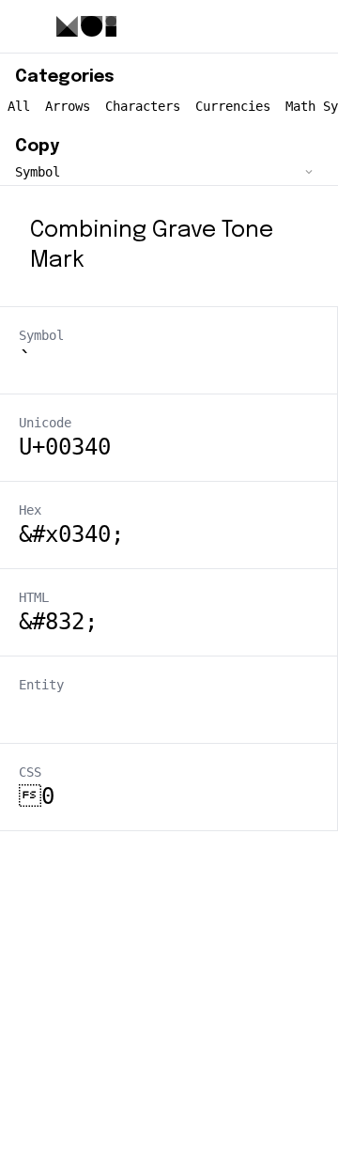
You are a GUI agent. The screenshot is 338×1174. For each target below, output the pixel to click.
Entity (41, 684)
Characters (142, 106)
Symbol (41, 335)
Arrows (67, 106)
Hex (30, 509)
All (19, 106)
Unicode (45, 422)
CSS (30, 772)
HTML (34, 597)
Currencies (232, 106)
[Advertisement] (169, 1000)
